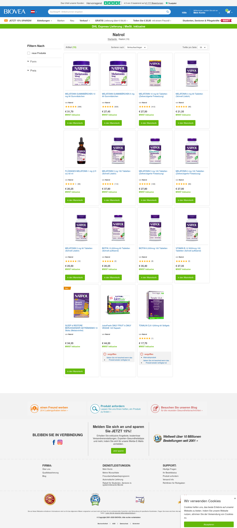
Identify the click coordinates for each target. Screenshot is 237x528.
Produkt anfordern (171, 476)
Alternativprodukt (149, 357)
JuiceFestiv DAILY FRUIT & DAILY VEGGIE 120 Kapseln (116, 326)
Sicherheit (136, 523)
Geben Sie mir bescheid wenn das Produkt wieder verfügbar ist (119, 358)
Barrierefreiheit (103, 523)
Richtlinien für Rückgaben (174, 482)
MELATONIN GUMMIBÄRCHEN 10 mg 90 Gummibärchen (80, 95)
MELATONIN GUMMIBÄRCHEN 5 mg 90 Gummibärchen (118, 95)
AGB (113, 523)
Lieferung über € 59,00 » (111, 20)
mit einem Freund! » (152, 20)
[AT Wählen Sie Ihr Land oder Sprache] (34, 11)
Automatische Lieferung (113, 479)
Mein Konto (107, 469)
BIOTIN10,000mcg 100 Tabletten (153, 248)
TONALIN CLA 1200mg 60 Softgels (154, 325)
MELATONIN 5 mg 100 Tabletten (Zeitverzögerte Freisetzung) (153, 172)
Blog (44, 476)
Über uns (46, 469)
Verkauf (84, 20)
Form (33, 61)
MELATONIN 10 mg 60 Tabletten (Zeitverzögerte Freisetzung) (153, 95)
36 (201, 47)
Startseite (112, 39)
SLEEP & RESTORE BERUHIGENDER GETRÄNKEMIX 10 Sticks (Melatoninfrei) (81, 328)
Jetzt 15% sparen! (20, 20)
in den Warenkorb (75, 122)
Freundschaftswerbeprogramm (116, 476)
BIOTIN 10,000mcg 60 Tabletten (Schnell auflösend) (116, 249)
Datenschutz (124, 523)
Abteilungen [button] (43, 20)
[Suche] (167, 11)
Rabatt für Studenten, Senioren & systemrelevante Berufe (117, 483)
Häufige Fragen (169, 469)
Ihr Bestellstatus (170, 472)
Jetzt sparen (118, 450)
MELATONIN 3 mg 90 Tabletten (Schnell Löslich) (189, 95)
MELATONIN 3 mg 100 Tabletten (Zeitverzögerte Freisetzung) (190, 172)
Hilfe (184, 12)
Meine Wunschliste (111, 472)
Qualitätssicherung (50, 472)
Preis (33, 70)
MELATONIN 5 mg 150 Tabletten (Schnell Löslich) (116, 172)
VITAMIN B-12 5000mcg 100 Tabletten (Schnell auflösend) (188, 249)
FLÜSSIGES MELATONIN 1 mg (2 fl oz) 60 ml (80, 172)
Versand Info (168, 479)
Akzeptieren (209, 524)
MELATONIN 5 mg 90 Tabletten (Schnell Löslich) (78, 249)
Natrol (70, 102)
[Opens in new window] (54, 442)
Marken (61, 20)
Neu (72, 20)
